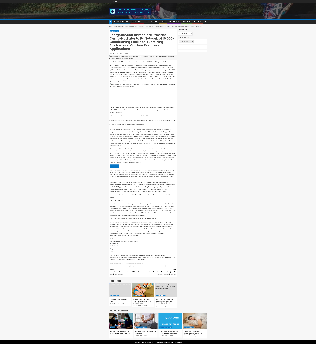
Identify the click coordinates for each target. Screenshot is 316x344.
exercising (140, 266)
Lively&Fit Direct (142, 65)
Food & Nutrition (151, 22)
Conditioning (127, 266)
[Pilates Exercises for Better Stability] (120, 290)
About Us (197, 22)
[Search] (206, 21)
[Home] (110, 21)
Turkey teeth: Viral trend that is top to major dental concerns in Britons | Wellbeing (161, 272)
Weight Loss (186, 22)
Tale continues (114, 166)
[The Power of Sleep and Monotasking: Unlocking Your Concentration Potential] (195, 321)
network (157, 266)
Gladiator (152, 266)
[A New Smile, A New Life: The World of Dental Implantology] (170, 321)
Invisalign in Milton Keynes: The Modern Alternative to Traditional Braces (120, 333)
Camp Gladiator (114, 67)
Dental (163, 22)
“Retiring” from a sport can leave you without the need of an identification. (142, 301)
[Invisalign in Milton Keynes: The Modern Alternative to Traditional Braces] (121, 321)
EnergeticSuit (134, 266)
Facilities (146, 266)
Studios (168, 266)
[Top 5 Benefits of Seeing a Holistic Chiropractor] (146, 321)
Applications (115, 266)
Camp (121, 266)
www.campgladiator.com (137, 215)
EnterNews (170, 342)
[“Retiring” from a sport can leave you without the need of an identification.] (143, 290)
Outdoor (163, 266)
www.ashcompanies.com (117, 235)
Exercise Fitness (137, 22)
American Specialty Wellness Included (142, 155)
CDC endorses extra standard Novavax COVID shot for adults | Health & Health (125, 272)
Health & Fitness (174, 22)
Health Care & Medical (121, 22)
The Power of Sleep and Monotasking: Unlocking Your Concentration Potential (193, 333)
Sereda (112, 53)
